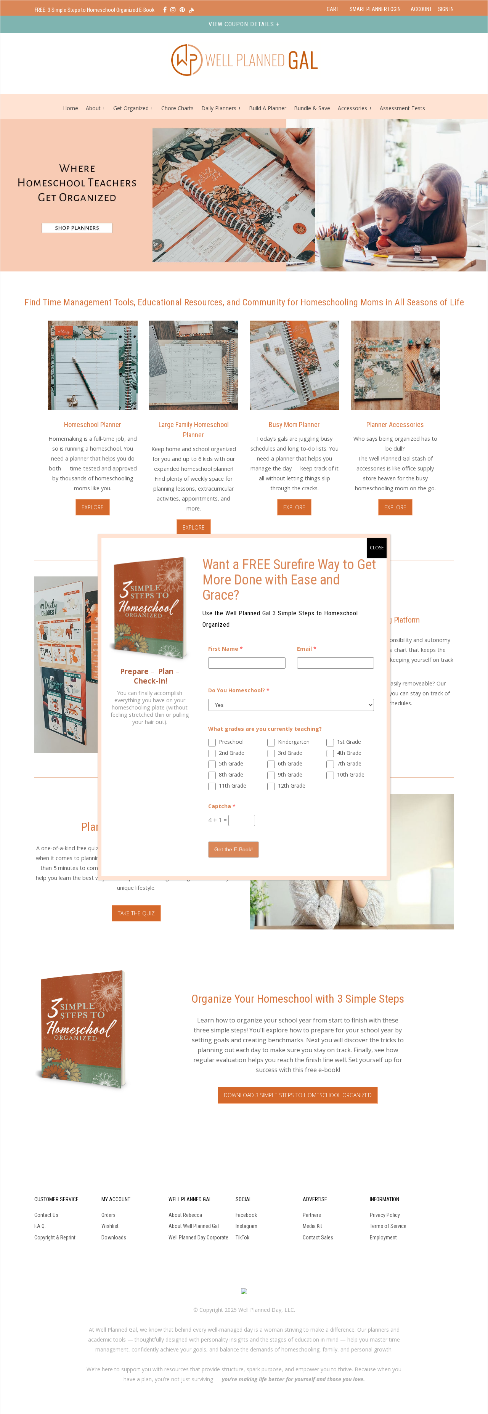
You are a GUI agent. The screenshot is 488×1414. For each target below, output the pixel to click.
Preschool (231, 741)
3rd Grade (290, 752)
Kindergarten (294, 741)
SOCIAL (244, 1199)
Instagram (246, 1226)
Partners (312, 1215)
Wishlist (110, 1226)
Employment (383, 1237)
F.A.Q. (40, 1226)
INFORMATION (384, 1199)
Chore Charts (177, 108)
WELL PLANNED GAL (190, 1199)
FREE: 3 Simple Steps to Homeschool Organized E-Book (95, 10)
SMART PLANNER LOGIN (375, 9)
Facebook (246, 1215)
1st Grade (349, 741)
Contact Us (46, 1215)
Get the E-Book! (233, 849)
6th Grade (290, 763)
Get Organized (131, 108)
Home (70, 108)
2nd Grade (231, 752)
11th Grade (232, 785)
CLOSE (377, 547)
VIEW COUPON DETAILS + (244, 24)
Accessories (352, 108)
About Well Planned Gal (194, 1226)
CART (333, 9)
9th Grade (290, 774)
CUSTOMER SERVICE (56, 1199)
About (93, 108)
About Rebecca (185, 1215)
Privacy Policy (385, 1215)
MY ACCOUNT (115, 1199)
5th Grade (231, 763)
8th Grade (231, 774)
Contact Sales (318, 1237)
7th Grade (349, 763)
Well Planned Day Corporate (198, 1237)
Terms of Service (388, 1226)
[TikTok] (191, 9)
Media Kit (312, 1226)
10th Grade (350, 774)
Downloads (113, 1237)
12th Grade (291, 785)
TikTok (242, 1237)
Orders (108, 1215)
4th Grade (349, 752)
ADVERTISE (315, 1199)
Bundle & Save (312, 108)
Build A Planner (267, 108)
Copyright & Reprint (54, 1237)
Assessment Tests (402, 108)
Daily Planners (219, 108)
